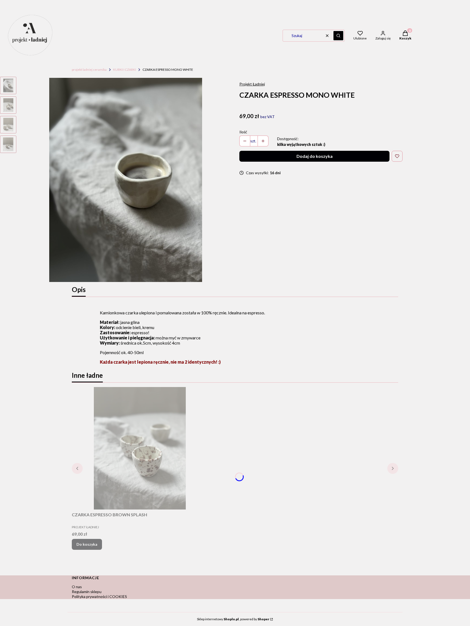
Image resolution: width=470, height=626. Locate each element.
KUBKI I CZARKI (124, 69)
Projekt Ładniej (252, 84)
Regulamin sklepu (86, 591)
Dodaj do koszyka (314, 156)
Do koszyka (86, 544)
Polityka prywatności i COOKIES (99, 596)
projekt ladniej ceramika (89, 69)
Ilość (243, 132)
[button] (338, 35)
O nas (77, 586)
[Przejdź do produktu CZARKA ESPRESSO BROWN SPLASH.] (140, 448)
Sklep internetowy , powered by (233, 619)
